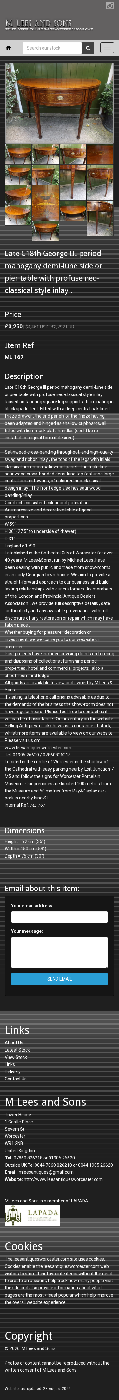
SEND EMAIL (59, 978)
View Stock (16, 1057)
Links (10, 1064)
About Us (14, 1042)
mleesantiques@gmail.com (46, 1172)
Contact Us (16, 1078)
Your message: (27, 931)
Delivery (13, 1071)
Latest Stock (17, 1050)
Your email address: (32, 905)
